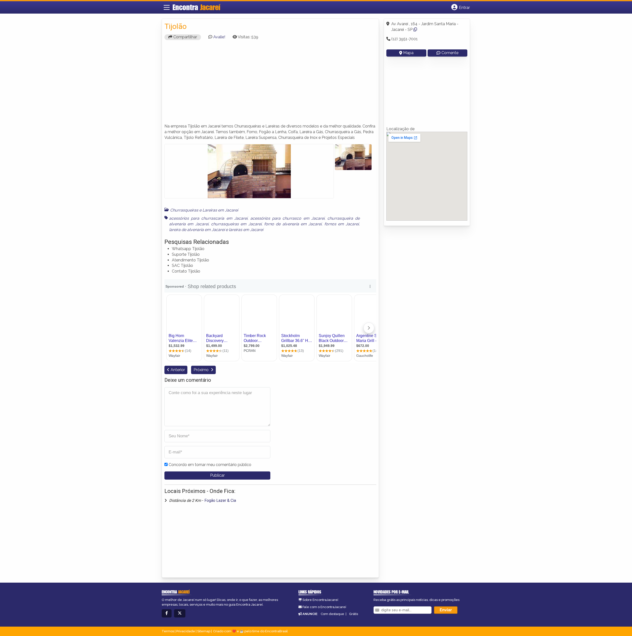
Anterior (178, 369)
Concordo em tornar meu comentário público (210, 464)
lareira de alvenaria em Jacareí (197, 229)
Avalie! (219, 37)
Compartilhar (184, 37)
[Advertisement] (270, 84)
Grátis (353, 614)
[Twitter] (179, 613)
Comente (449, 52)
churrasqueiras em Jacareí (236, 224)
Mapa (408, 52)
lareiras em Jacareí (246, 229)
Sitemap (203, 631)
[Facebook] (167, 613)
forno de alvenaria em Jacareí (292, 224)
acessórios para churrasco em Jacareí (287, 218)
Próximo (202, 369)
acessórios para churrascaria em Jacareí (208, 218)
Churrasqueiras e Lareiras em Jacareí (204, 210)
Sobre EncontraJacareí (320, 600)
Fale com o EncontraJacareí (324, 607)
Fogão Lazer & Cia (220, 500)
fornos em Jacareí (341, 224)
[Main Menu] (167, 7)
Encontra (196, 7)
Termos (168, 631)
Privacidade (185, 631)
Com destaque (332, 614)
